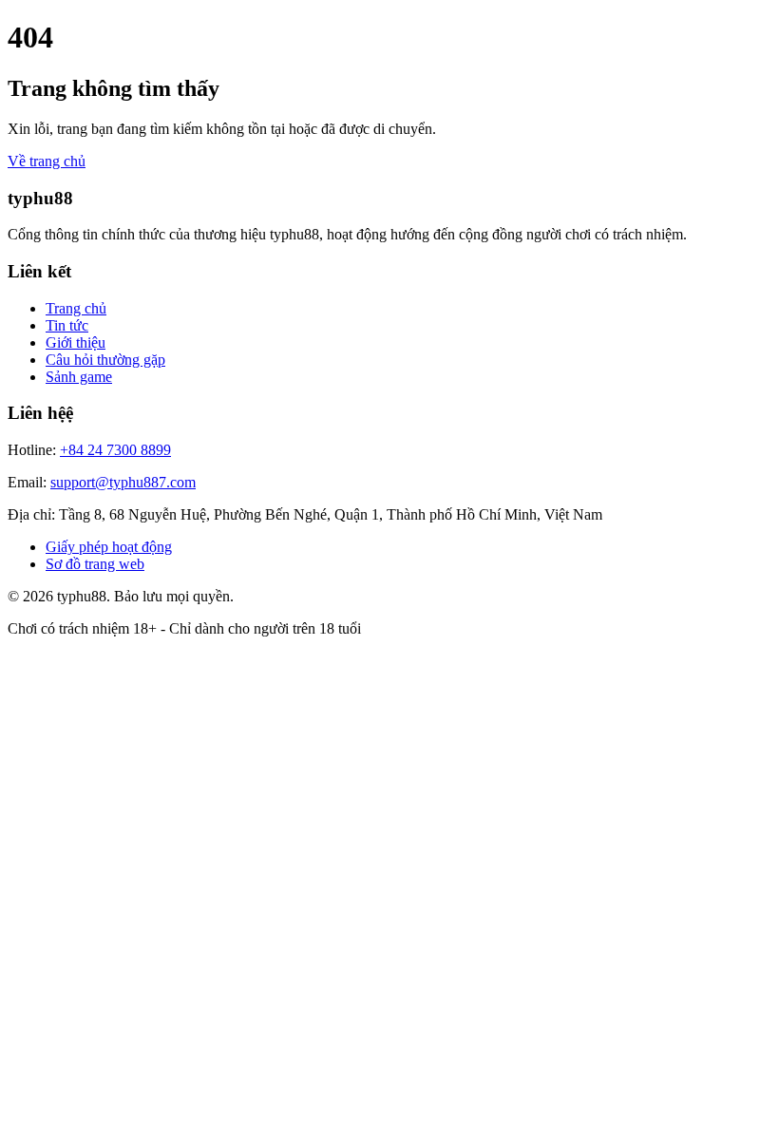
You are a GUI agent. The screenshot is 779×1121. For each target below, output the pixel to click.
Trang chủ (76, 308)
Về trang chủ (47, 161)
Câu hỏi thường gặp (105, 360)
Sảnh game (79, 377)
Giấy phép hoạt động (109, 547)
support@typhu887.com (123, 482)
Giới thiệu (75, 342)
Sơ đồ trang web (95, 564)
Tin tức (67, 325)
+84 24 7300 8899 (115, 450)
